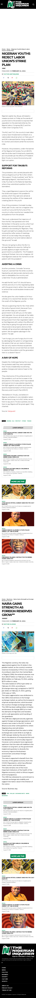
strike (24, 421)
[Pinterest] (12, 78)
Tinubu (29, 421)
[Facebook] (4, 78)
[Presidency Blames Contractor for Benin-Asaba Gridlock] (18, 546)
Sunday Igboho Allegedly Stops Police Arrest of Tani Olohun (17, 444)
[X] (8, 78)
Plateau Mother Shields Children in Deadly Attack (16, 469)
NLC (13, 421)
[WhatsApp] (16, 78)
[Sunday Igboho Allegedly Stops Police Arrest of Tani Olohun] (18, 519)
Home (4, 49)
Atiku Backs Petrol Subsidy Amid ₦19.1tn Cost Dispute (17, 433)
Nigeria (9, 421)
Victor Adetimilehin (11, 74)
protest (18, 421)
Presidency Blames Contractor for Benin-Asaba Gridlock (16, 456)
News (8, 49)
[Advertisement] (18, 27)
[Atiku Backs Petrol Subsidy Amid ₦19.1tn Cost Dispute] (18, 492)
